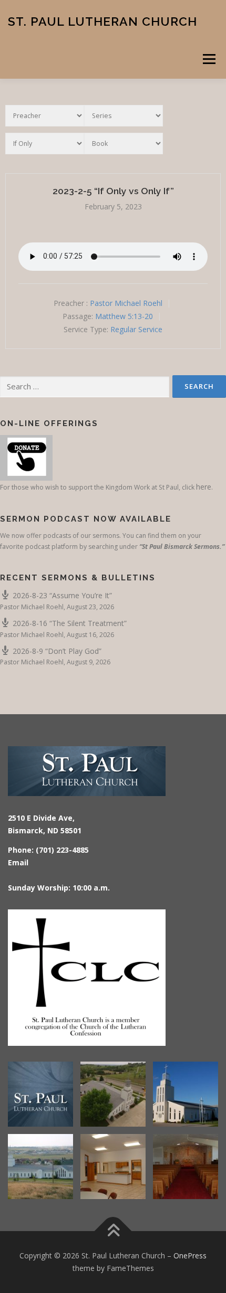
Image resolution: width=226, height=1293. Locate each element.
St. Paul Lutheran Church (102, 21)
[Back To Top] (113, 1231)
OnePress (190, 1255)
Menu (208, 59)
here (203, 487)
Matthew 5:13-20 (124, 316)
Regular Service (136, 329)
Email (18, 862)
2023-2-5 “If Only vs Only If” (113, 191)
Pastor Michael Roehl (126, 303)
